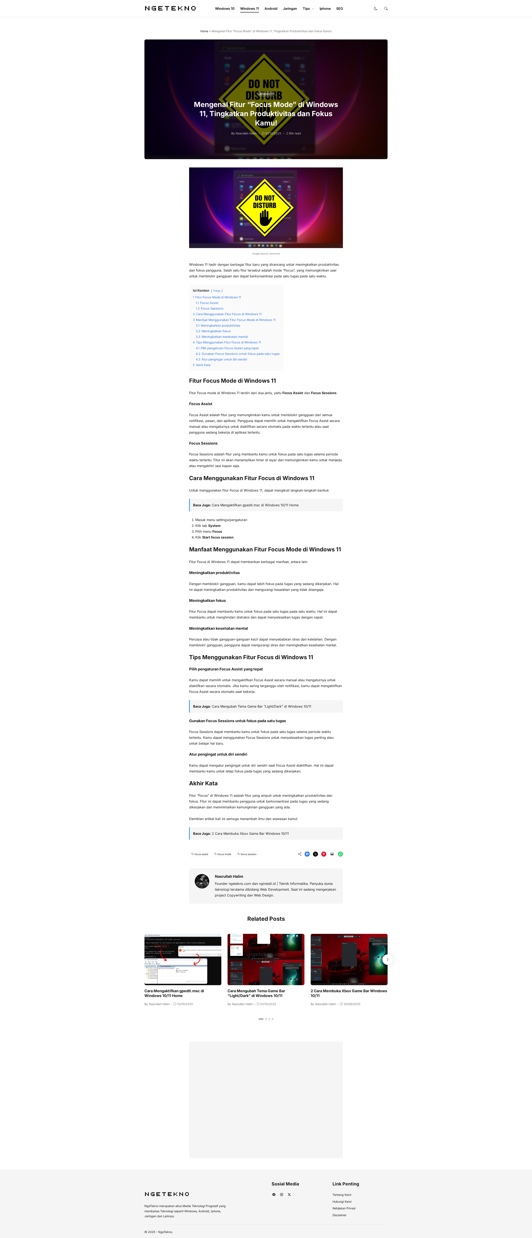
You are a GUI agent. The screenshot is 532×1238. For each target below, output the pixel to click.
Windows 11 (249, 8)
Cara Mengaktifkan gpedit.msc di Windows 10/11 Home (255, 505)
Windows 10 (225, 8)
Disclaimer (339, 1215)
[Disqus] (266, 1099)
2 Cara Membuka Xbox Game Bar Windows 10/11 (250, 833)
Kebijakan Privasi (343, 1208)
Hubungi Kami (341, 1201)
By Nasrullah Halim (244, 133)
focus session (248, 854)
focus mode (224, 854)
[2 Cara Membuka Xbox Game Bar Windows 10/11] (349, 982)
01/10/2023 (273, 133)
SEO (339, 8)
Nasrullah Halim (229, 876)
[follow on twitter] (289, 1194)
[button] (375, 8)
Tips (306, 8)
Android (271, 8)
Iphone (325, 8)
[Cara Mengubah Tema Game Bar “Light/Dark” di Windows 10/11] (266, 982)
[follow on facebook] (274, 1194)
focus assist (201, 854)
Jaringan (290, 8)
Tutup (216, 290)
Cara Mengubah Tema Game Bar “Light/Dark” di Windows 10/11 (261, 706)
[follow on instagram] (281, 1194)
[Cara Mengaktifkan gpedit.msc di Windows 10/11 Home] (182, 982)
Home (204, 31)
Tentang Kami (341, 1194)
